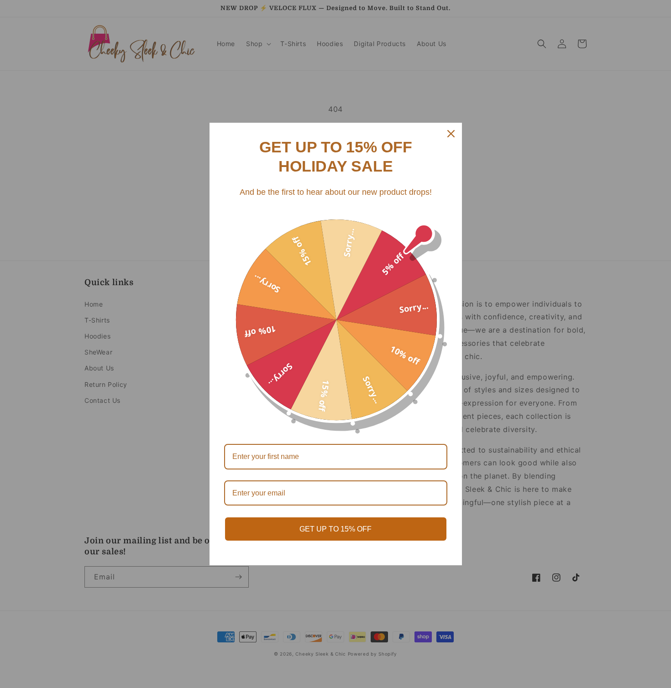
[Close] (451, 134)
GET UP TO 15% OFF (335, 529)
